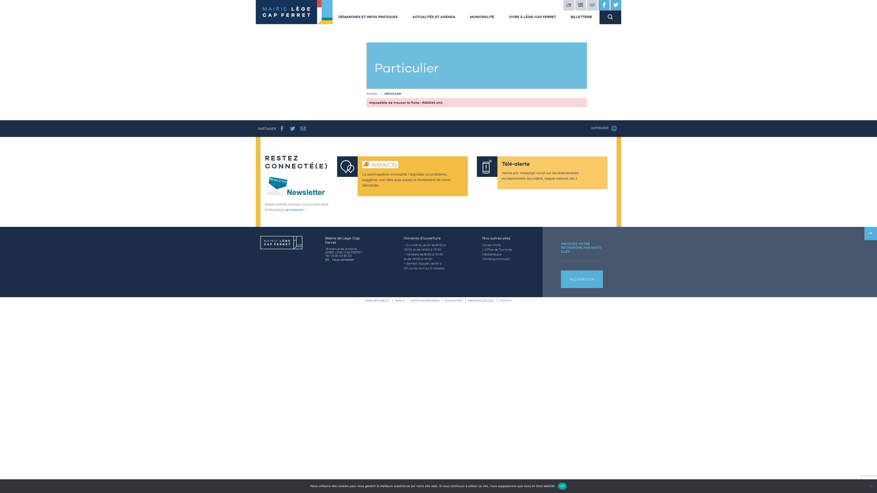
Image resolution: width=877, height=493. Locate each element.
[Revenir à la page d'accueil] (293, 12)
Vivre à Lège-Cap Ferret (532, 17)
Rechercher (582, 279)
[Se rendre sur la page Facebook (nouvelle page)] (282, 128)
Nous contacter (343, 259)
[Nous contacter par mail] (303, 128)
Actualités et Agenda (433, 17)
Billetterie (581, 17)
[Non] (871, 486)
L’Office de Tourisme (497, 249)
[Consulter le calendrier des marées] (580, 5)
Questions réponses (424, 300)
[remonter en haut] (870, 233)
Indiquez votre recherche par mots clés (581, 247)
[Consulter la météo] (568, 5)
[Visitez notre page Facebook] (604, 5)
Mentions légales (481, 300)
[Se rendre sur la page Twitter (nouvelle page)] (293, 128)
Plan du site (453, 300)
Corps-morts (491, 245)
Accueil (372, 93)
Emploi (400, 300)
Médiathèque (492, 254)
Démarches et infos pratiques (368, 17)
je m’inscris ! (294, 210)
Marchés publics (377, 300)
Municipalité (482, 17)
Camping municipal (496, 259)
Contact (505, 300)
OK (562, 486)
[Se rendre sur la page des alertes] (592, 5)
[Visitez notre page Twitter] (615, 5)
